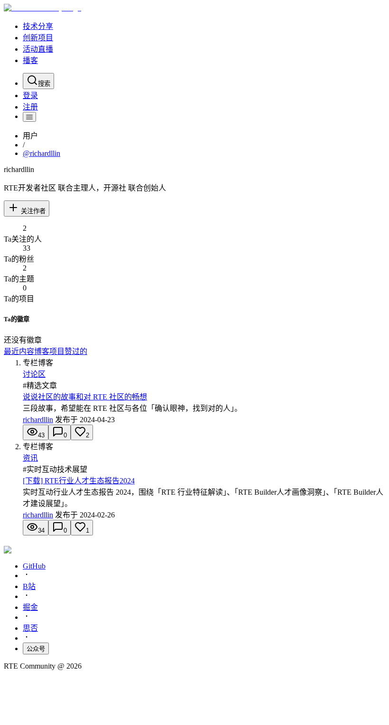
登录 (30, 95)
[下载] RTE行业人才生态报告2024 (79, 481)
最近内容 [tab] (19, 351)
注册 (30, 107)
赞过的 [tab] (76, 351)
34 (41, 530)
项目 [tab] (57, 351)
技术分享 (38, 26)
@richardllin (41, 153)
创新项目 (38, 38)
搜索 (44, 83)
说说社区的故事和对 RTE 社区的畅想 (85, 397)
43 (41, 435)
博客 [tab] (41, 351)
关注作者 (33, 211)
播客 (30, 60)
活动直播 (38, 49)
